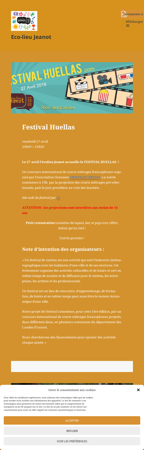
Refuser (72, 431)
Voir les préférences (72, 441)
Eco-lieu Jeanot (31, 36)
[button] (138, 390)
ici (58, 197)
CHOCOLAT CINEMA (85, 177)
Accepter (72, 420)
